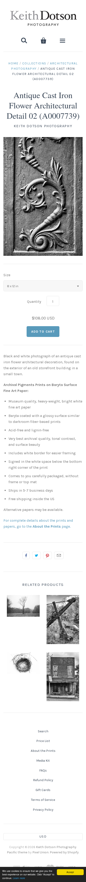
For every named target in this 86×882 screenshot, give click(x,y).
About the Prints (43, 751)
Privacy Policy (43, 810)
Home (13, 63)
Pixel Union (40, 852)
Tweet (36, 555)
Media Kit (43, 761)
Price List (43, 741)
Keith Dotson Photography (43, 126)
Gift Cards (43, 790)
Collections (34, 63)
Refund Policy (43, 780)
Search (43, 731)
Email (59, 555)
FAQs (43, 770)
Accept (70, 872)
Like (26, 555)
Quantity (34, 301)
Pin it (47, 555)
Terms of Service (43, 800)
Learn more (19, 878)
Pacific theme (17, 852)
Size (6, 275)
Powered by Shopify (64, 852)
